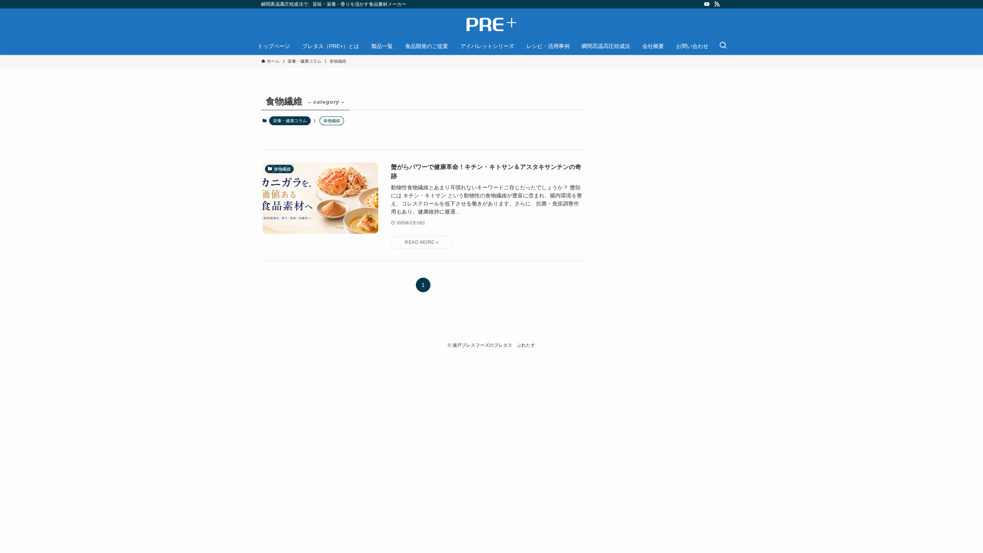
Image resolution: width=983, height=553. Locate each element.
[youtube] (707, 4)
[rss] (717, 4)
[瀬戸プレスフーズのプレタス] (491, 24)
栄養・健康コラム (290, 120)
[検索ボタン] (723, 46)
